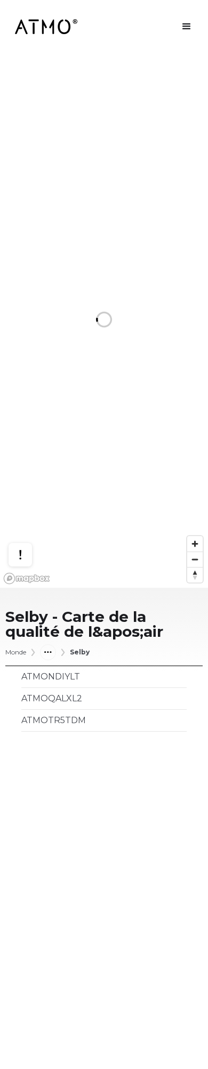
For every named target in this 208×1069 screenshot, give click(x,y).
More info (30, 516)
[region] (104, 320)
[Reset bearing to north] (195, 574)
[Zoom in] (195, 544)
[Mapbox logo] (26, 578)
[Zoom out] (195, 559)
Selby (80, 652)
